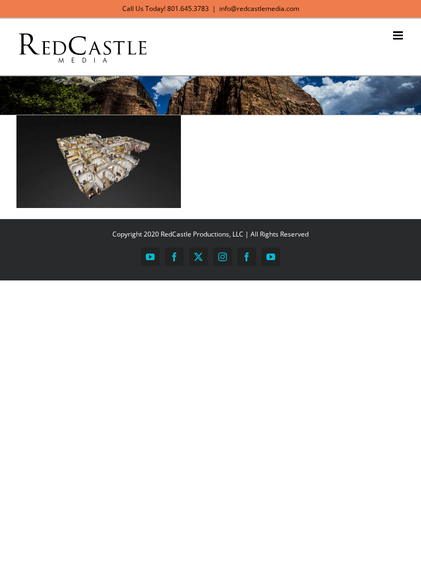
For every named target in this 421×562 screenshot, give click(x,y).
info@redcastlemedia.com (259, 8)
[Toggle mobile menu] (399, 35)
